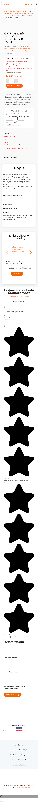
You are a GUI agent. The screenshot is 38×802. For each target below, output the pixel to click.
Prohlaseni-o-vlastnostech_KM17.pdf (15, 148)
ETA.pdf (6, 142)
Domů (5, 11)
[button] (30, 252)
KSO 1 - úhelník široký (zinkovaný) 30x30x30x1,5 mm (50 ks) (17, 263)
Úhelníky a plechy (26, 13)
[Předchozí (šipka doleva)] (0, 801)
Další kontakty (13, 695)
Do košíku (17, 274)
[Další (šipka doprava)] (2, 801)
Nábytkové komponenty (22, 11)
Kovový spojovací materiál (12, 13)
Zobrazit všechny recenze (19, 297)
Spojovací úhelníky (9, 16)
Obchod (11, 11)
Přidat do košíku (14, 86)
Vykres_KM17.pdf (9, 137)
